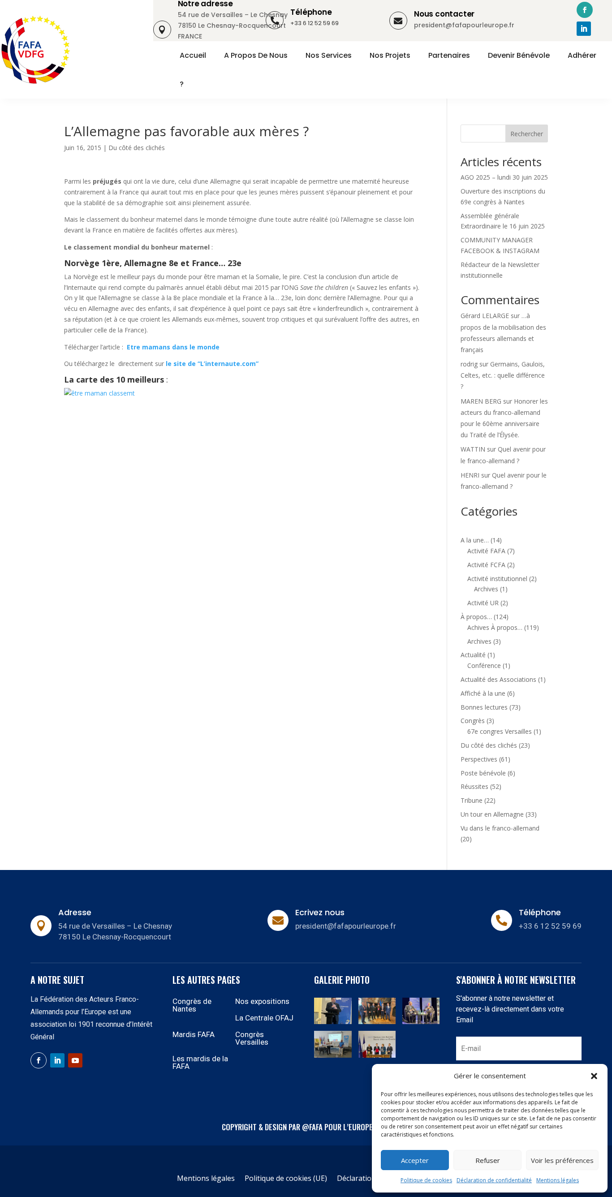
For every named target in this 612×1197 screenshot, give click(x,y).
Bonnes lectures (484, 707)
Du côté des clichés (136, 147)
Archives (486, 589)
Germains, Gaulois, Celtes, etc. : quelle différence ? (503, 375)
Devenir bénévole (519, 55)
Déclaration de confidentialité (494, 1180)
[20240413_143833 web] (332, 1055)
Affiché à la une (483, 693)
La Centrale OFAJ (264, 1017)
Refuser (487, 1160)
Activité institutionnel (497, 578)
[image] (377, 1055)
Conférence (484, 665)
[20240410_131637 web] (377, 1021)
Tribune (472, 800)
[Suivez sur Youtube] (75, 1060)
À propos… (476, 616)
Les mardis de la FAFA (200, 1062)
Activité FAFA (486, 551)
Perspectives (479, 759)
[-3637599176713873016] (421, 1021)
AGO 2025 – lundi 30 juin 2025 (504, 177)
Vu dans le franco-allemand (500, 828)
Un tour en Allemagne (492, 814)
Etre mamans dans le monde (173, 347)
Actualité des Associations (498, 679)
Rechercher (526, 133)
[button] (594, 1076)
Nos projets (390, 55)
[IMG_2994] (332, 1021)
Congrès (473, 720)
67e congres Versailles (499, 731)
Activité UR (483, 602)
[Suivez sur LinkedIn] (584, 29)
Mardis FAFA (193, 1034)
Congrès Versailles (251, 1038)
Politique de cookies (426, 1180)
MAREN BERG (481, 401)
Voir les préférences (562, 1160)
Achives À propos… (494, 627)
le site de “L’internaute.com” (211, 363)
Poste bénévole (483, 773)
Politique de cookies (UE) (286, 1179)
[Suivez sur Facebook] (585, 10)
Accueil (193, 55)
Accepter (415, 1160)
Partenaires (449, 55)
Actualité (473, 654)
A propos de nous (256, 55)
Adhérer (582, 55)
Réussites (474, 786)
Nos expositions (262, 1001)
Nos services (329, 55)
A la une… (475, 540)
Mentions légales (557, 1180)
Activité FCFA (486, 564)
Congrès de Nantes (191, 1005)
